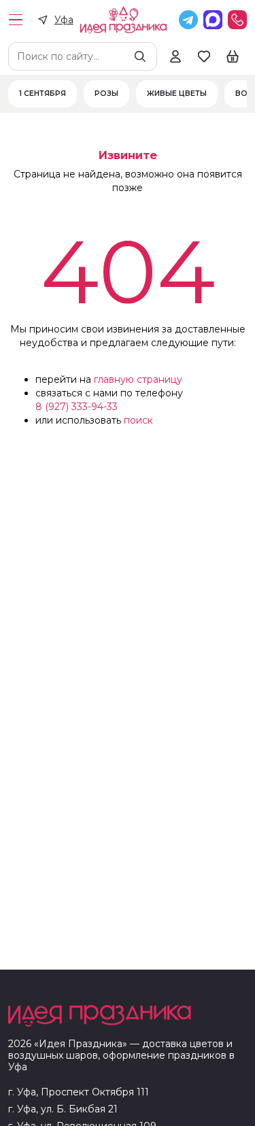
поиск (138, 420)
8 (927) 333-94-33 (76, 406)
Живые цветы (177, 94)
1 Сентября (42, 94)
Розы (106, 94)
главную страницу (138, 379)
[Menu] (15, 19)
